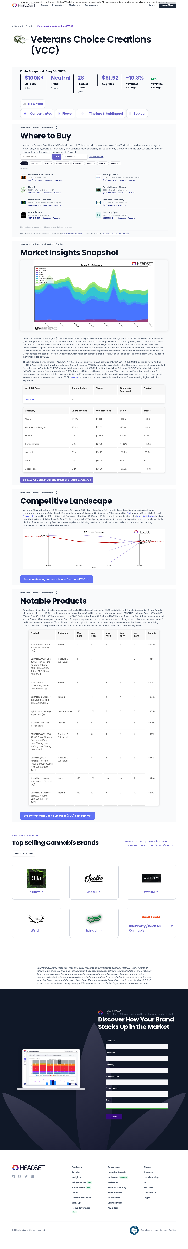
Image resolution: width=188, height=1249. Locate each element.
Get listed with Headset (72, 233)
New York (36, 163)
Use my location (96, 156)
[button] (58, 5)
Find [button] (56, 156)
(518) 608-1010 (109, 205)
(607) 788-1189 (109, 218)
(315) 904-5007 (35, 193)
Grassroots (28, 516)
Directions (48, 180)
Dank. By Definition (145, 516)
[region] (94, 197)
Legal (156, 1230)
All (24, 163)
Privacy (163, 1230)
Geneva (103, 163)
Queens (115, 163)
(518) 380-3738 (109, 193)
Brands (44, 5)
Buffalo (91, 163)
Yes (162, 2)
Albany (48, 163)
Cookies (172, 1230)
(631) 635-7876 (109, 180)
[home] (24, 5)
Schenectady (62, 163)
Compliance (146, 1230)
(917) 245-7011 (34, 218)
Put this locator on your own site (115, 233)
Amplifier (113, 1207)
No (166, 2)
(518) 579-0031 (34, 205)
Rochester (78, 163)
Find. (128, 513)
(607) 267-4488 (35, 180)
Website (58, 180)
